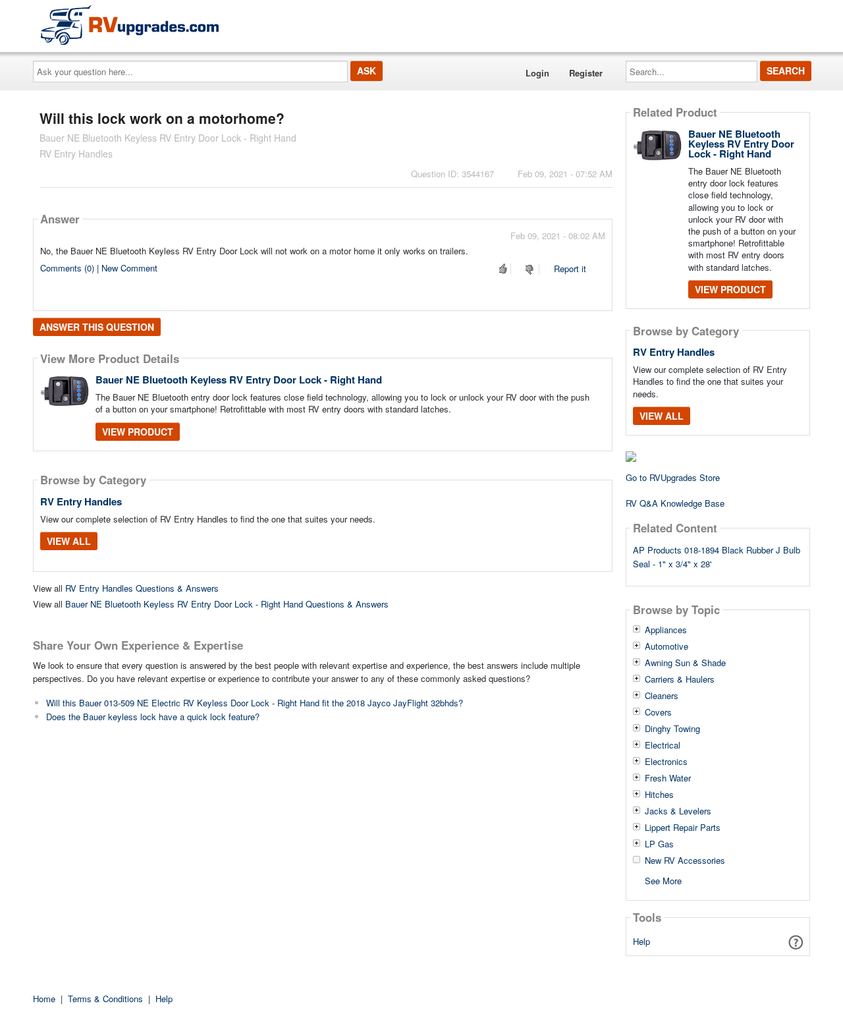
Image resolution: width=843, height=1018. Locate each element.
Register (586, 73)
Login (537, 73)
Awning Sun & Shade (685, 662)
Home (44, 998)
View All (69, 541)
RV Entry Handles (81, 501)
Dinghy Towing (672, 728)
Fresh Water (668, 778)
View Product (137, 431)
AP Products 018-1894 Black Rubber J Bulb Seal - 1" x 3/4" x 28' (716, 557)
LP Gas (659, 844)
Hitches (659, 794)
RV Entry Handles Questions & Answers (142, 588)
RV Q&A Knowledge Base (675, 503)
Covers (658, 712)
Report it (570, 268)
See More (663, 880)
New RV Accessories (685, 860)
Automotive (666, 646)
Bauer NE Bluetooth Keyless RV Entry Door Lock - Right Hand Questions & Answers (227, 604)
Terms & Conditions (105, 998)
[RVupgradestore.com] (130, 24)
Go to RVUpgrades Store (673, 477)
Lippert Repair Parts (683, 827)
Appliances (666, 630)
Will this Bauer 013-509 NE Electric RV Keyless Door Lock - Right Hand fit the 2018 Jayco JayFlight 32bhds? (254, 702)
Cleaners (661, 695)
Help (641, 941)
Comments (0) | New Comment (98, 268)
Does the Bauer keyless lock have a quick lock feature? (152, 716)
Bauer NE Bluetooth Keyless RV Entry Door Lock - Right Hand (238, 379)
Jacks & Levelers (678, 811)
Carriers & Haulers (680, 679)
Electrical (662, 745)
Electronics (666, 761)
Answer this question (97, 326)
